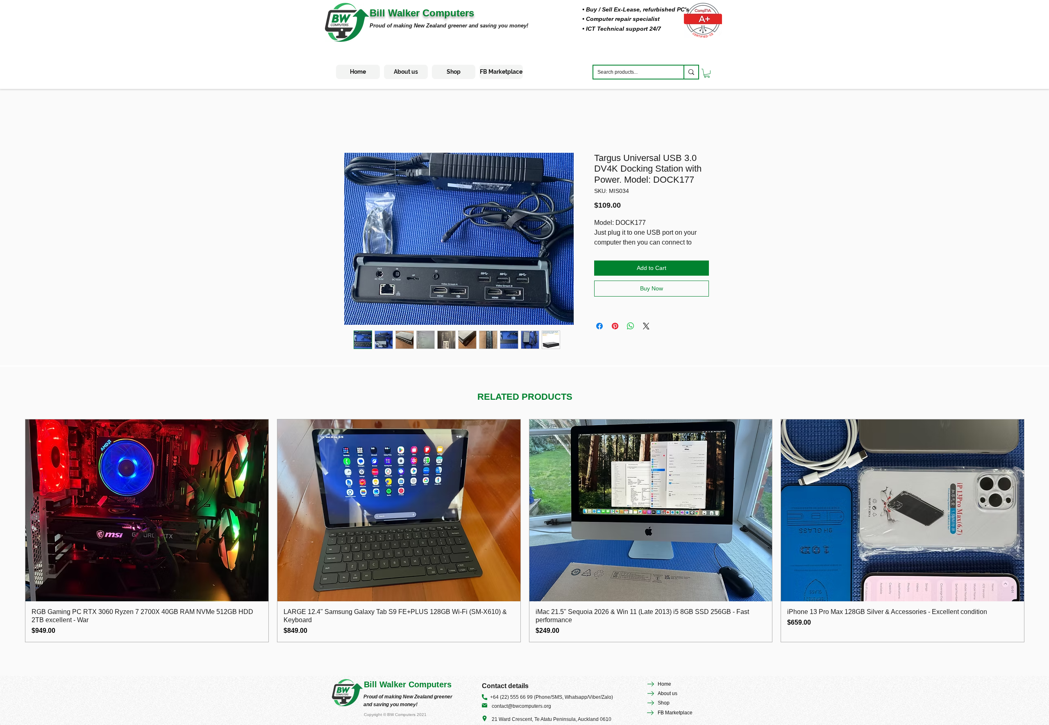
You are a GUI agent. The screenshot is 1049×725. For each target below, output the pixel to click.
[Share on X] (646, 326)
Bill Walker (386, 684)
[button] (707, 73)
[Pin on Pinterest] (615, 326)
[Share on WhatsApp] (631, 326)
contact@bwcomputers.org (521, 706)
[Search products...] (690, 72)
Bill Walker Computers (422, 12)
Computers (430, 684)
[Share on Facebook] (599, 326)
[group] (524, 531)
